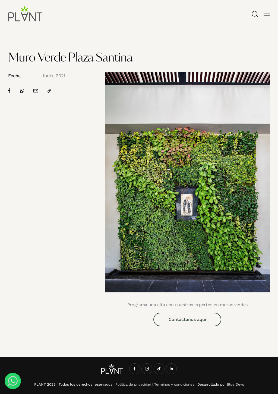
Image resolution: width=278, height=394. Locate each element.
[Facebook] (9, 91)
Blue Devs (235, 384)
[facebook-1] (134, 368)
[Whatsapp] (22, 91)
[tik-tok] (159, 368)
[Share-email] (35, 91)
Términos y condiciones (174, 384)
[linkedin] (171, 368)
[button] (267, 13)
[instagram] (146, 368)
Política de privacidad (133, 384)
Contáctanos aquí (187, 319)
